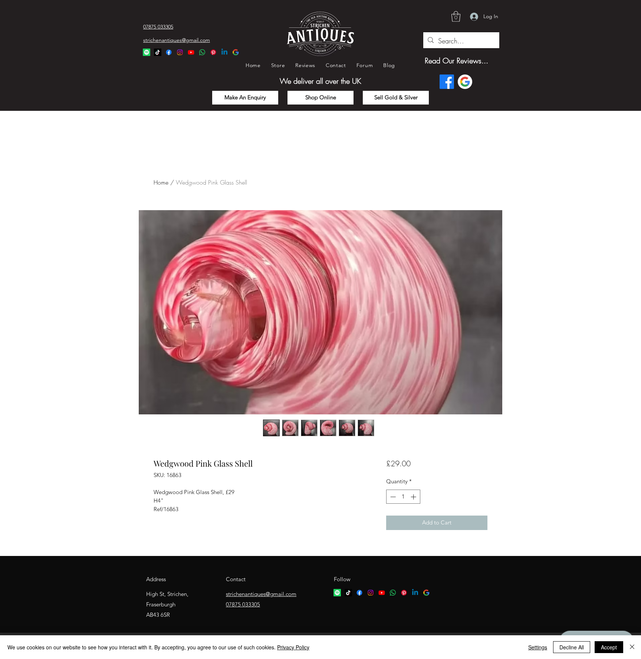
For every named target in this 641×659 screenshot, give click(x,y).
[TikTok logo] (348, 592)
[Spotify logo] (337, 592)
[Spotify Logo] (146, 52)
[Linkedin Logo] (224, 52)
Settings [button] (537, 647)
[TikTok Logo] (157, 52)
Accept (609, 647)
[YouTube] (191, 52)
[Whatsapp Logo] (202, 52)
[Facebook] (168, 52)
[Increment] (414, 497)
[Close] (632, 647)
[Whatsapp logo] (393, 592)
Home (161, 182)
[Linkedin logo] (415, 592)
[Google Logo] (235, 52)
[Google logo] (465, 81)
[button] (455, 16)
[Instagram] (180, 52)
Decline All (571, 647)
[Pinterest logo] (404, 592)
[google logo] (426, 592)
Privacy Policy (293, 647)
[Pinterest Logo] (213, 52)
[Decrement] (392, 497)
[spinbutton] (403, 497)
